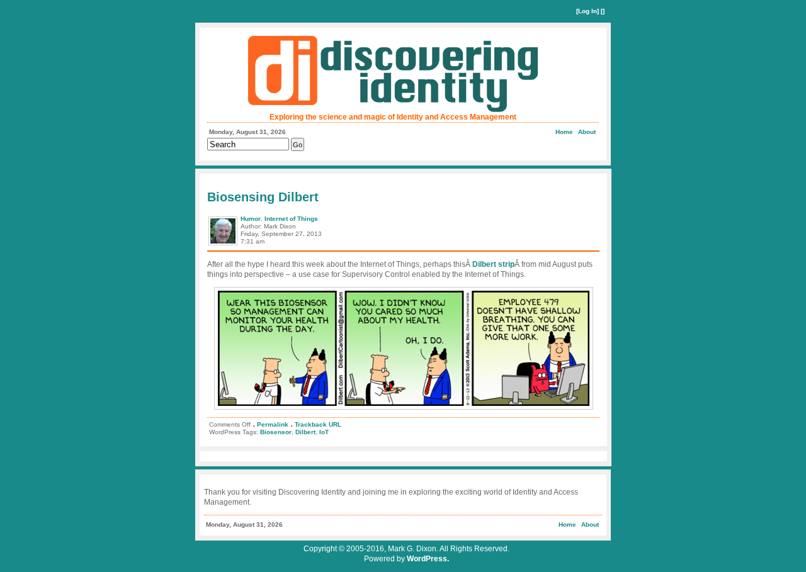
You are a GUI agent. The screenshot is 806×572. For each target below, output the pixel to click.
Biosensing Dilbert (263, 197)
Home (564, 131)
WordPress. (428, 558)
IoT (324, 432)
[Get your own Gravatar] (224, 244)
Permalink (272, 424)
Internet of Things (291, 218)
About (587, 131)
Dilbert (305, 432)
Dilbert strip (493, 264)
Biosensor (276, 432)
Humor (251, 218)
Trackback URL (318, 424)
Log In (587, 11)
